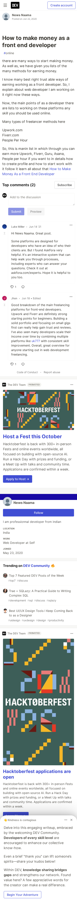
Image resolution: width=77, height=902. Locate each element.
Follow (38, 513)
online (9, 53)
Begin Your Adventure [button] (22, 895)
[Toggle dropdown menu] (71, 225)
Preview (35, 211)
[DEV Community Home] (15, 5)
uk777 (36, 341)
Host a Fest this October (32, 436)
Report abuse (52, 372)
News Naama (21, 15)
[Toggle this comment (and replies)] (4, 233)
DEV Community (36, 565)
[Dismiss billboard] (71, 820)
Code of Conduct (27, 372)
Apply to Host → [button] (17, 479)
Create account (61, 5)
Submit (16, 211)
